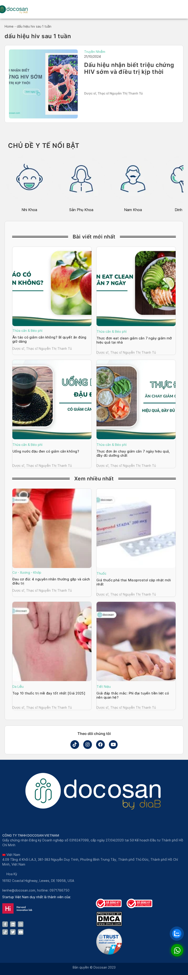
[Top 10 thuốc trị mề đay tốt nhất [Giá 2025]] (51, 641)
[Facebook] (100, 744)
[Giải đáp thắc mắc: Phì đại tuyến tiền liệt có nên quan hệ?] (136, 641)
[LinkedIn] (13, 924)
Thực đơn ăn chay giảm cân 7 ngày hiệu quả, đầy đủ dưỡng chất (133, 453)
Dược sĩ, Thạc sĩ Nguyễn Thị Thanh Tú (113, 93)
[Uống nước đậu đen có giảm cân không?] (51, 399)
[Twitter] (13, 932)
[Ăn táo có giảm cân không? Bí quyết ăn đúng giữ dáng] (51, 286)
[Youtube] (113, 744)
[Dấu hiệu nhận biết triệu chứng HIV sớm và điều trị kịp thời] (43, 83)
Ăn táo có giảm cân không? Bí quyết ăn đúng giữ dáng (49, 339)
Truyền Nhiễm (94, 52)
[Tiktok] (74, 744)
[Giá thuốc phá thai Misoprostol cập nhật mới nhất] (136, 528)
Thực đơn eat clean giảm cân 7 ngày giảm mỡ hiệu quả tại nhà (134, 340)
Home (9, 26)
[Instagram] (87, 744)
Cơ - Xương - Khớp (26, 572)
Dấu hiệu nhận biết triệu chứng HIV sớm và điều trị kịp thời (129, 68)
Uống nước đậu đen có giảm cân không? (45, 451)
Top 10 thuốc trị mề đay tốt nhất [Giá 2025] (49, 693)
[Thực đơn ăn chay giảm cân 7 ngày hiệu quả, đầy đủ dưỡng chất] (136, 399)
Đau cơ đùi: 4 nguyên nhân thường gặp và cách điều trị (51, 581)
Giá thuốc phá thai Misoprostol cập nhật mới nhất (134, 582)
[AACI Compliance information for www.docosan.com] (109, 953)
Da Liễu (18, 686)
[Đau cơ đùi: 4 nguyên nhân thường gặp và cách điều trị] (51, 528)
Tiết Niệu (104, 686)
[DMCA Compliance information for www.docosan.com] (109, 925)
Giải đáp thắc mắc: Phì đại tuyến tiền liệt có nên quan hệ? (133, 695)
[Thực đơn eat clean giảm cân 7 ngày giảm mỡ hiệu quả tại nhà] (136, 286)
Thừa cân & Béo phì (27, 331)
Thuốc (101, 573)
